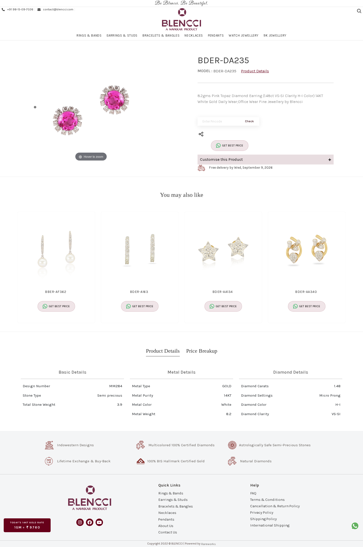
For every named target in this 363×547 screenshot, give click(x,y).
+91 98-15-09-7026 (20, 9)
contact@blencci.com (58, 9)
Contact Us (167, 532)
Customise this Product (221, 159)
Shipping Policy (263, 519)
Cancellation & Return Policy (275, 506)
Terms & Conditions (267, 499)
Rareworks (208, 544)
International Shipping (269, 525)
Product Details (255, 71)
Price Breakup (201, 351)
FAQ (253, 493)
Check (249, 121)
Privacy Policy (261, 512)
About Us (165, 526)
